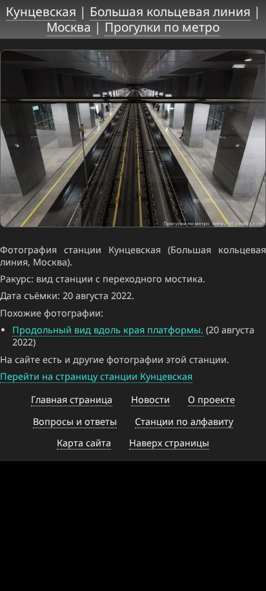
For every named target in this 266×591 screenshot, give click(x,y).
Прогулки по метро (162, 27)
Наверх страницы (169, 443)
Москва (68, 27)
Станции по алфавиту (184, 421)
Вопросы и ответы (75, 421)
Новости (150, 399)
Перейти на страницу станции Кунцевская (96, 376)
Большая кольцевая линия (170, 11)
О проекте (211, 399)
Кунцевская (41, 11)
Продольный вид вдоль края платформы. (107, 330)
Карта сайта (84, 443)
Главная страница (71, 399)
